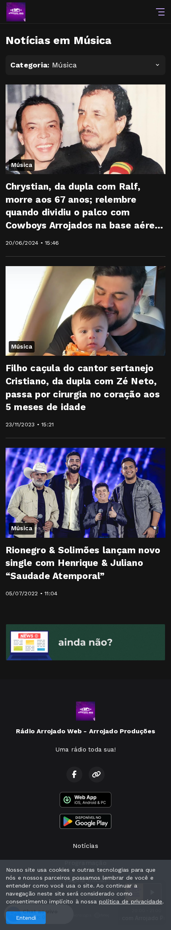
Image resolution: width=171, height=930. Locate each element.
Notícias (85, 845)
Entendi (26, 918)
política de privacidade (131, 901)
